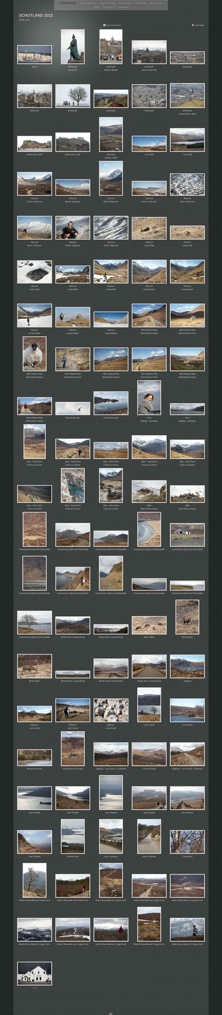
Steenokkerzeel (88, 3)
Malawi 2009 (141, 3)
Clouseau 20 (109, 7)
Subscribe (199, 25)
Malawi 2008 (156, 3)
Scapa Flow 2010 (108, 3)
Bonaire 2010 (125, 3)
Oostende (124, 7)
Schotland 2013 (68, 3)
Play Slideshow (113, 25)
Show (96, 7)
